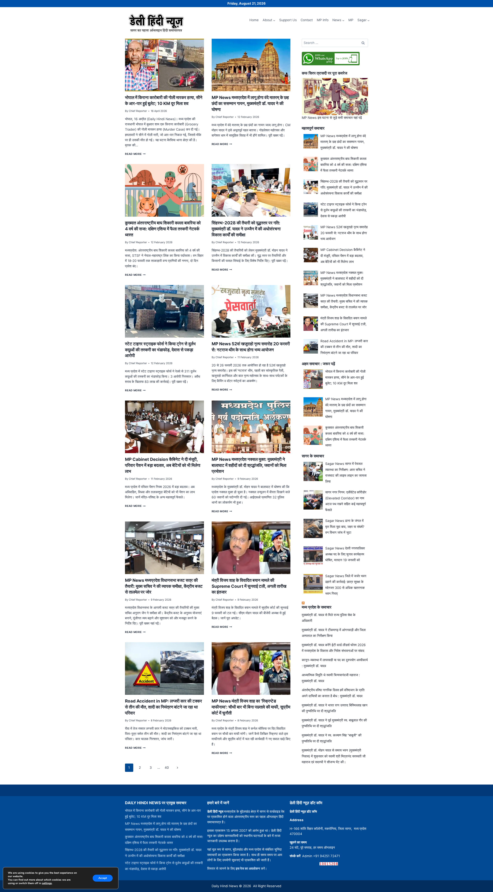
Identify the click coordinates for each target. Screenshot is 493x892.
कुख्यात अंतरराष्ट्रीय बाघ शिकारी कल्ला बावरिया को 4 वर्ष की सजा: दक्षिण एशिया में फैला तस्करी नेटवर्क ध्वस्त (163, 228)
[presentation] (164, 65)
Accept (102, 878)
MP (350, 20)
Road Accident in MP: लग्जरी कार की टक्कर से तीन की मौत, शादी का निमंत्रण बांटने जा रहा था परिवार (163, 706)
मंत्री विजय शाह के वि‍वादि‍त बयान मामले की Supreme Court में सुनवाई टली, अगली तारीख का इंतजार (249, 586)
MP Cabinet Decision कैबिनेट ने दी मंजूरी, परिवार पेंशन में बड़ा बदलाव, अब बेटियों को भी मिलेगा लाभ (162, 465)
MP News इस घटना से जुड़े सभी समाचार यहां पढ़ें (332, 118)
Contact (307, 20)
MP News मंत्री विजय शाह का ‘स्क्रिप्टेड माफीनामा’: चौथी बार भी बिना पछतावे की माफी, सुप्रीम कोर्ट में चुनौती (251, 706)
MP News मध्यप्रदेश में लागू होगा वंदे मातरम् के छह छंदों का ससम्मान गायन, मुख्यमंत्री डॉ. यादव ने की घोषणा (250, 103)
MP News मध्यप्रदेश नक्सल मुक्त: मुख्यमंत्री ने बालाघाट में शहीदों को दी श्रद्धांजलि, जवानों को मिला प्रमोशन (249, 465)
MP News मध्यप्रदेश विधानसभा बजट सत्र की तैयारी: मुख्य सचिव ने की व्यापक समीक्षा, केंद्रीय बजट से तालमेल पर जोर (164, 586)
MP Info (323, 20)
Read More (135, 153)
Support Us (288, 20)
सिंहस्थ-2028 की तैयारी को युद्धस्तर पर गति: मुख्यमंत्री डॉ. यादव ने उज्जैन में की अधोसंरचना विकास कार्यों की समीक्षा (246, 228)
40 (167, 768)
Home (254, 20)
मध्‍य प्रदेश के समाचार (316, 607)
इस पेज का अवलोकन (248, 868)
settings (47, 883)
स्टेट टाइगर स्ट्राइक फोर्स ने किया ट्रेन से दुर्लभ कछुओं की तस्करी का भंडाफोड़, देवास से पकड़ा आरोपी (160, 349)
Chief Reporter (138, 110)
